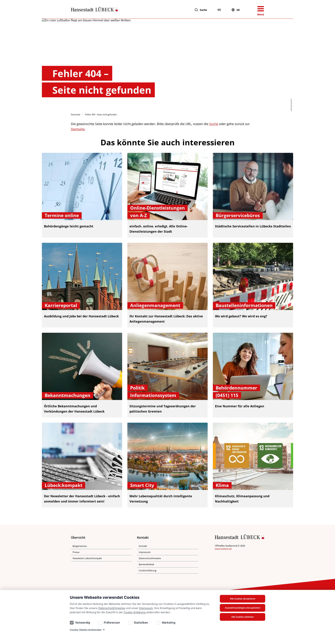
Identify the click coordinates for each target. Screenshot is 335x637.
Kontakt (143, 546)
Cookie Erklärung (147, 570)
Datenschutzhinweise (111, 608)
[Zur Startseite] (94, 10)
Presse (76, 552)
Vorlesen (219, 10)
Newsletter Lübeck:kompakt (87, 558)
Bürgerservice (80, 546)
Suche (203, 10)
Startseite (75, 114)
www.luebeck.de (223, 548)
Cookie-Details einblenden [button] (86, 629)
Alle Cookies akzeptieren (242, 598)
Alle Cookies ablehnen (242, 617)
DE (238, 10)
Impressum (146, 608)
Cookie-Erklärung (135, 612)
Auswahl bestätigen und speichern (242, 607)
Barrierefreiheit (146, 564)
